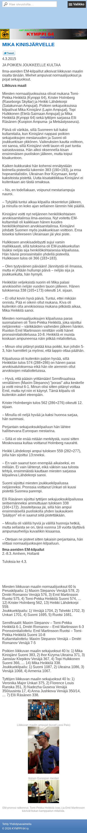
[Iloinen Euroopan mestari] (43, 750)
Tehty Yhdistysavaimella (16, 824)
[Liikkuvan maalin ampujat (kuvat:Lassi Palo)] (43, 709)
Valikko (78, 4)
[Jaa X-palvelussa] (9, 54)
